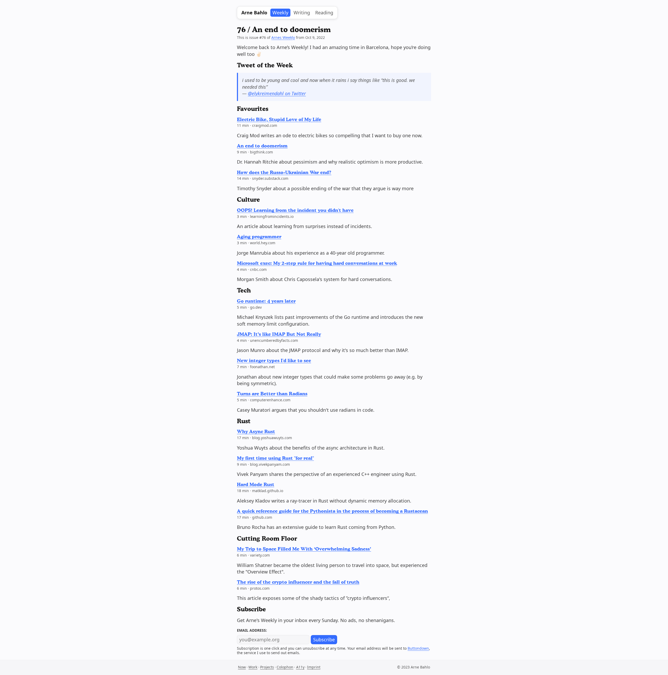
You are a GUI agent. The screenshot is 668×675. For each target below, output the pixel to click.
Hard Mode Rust (255, 484)
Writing (302, 12)
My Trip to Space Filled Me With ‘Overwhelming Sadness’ (304, 549)
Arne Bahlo (254, 12)
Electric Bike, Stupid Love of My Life (279, 119)
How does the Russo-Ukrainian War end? (284, 172)
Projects (267, 667)
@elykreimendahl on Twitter (277, 93)
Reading (324, 12)
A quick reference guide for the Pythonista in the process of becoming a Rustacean (332, 511)
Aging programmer (259, 236)
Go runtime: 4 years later (266, 301)
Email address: (252, 630)
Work (252, 667)
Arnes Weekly (283, 37)
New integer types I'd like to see (274, 360)
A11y (300, 667)
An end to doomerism (262, 145)
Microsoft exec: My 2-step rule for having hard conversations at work (317, 263)
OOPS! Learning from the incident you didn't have (295, 210)
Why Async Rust (256, 431)
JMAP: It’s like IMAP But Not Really (279, 334)
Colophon (285, 667)
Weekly (280, 12)
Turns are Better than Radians (272, 393)
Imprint (313, 667)
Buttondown (418, 648)
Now (242, 667)
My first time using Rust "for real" (275, 458)
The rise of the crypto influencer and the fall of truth (298, 582)
